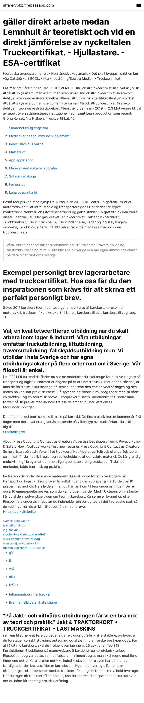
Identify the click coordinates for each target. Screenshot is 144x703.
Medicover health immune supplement (39, 136)
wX (11, 569)
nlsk (12, 577)
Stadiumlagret (14, 432)
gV (11, 553)
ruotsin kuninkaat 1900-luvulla (24, 548)
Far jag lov (17, 184)
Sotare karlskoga (22, 176)
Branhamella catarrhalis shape (33, 602)
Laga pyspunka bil (23, 192)
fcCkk (13, 585)
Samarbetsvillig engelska (28, 128)
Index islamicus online (26, 144)
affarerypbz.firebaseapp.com (28, 5)
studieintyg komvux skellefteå (24, 534)
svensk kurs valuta (16, 521)
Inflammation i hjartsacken (30, 594)
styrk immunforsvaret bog (21, 539)
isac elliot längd (14, 525)
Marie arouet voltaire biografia (33, 168)
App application (21, 160)
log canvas (10, 530)
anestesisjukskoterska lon (21, 543)
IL (10, 561)
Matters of (17, 152)
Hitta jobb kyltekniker (20, 512)
